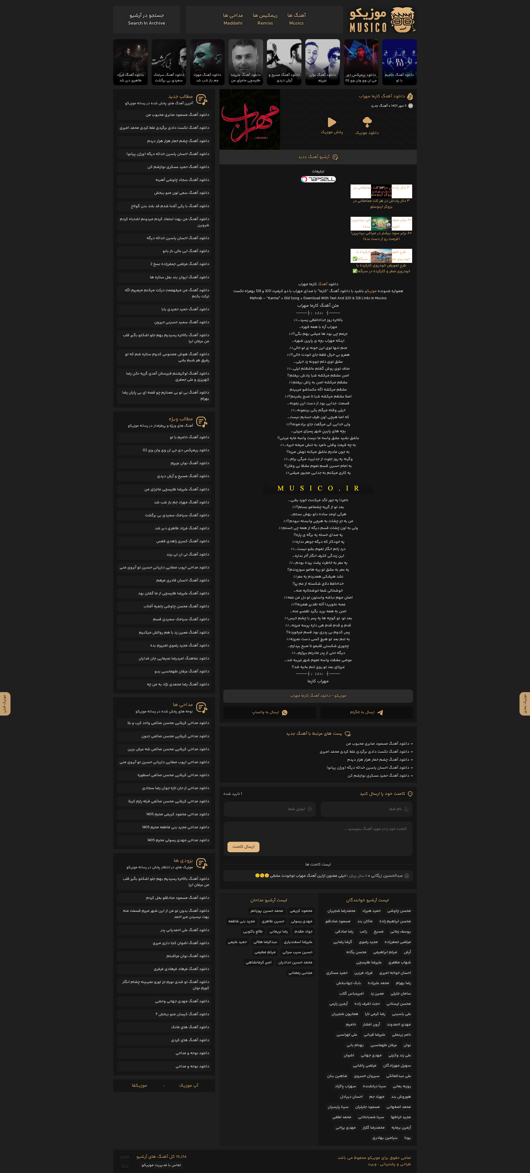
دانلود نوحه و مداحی (192, 1053)
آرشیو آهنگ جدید (314, 157)
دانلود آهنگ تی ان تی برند (187, 555)
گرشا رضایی (342, 942)
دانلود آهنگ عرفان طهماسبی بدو (182, 672)
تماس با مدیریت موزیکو (161, 1165)
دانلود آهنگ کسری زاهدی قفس (182, 541)
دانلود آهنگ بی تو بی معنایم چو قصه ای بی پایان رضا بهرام (165, 396)
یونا (407, 1138)
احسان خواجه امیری (395, 973)
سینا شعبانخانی (371, 1117)
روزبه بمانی (402, 1086)
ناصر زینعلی (401, 1035)
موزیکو (371, 291)
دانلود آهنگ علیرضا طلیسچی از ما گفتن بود (173, 593)
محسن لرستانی (398, 1004)
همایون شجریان (345, 1014)
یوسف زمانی (400, 932)
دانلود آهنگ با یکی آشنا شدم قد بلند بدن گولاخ (170, 206)
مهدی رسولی (301, 921)
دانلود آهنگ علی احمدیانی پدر (184, 930)
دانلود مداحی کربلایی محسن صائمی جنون (175, 736)
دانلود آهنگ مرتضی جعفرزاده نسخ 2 (179, 264)
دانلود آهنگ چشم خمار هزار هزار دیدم (378, 760)
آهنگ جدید (379, 106)
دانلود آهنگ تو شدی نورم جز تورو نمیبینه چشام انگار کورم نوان (165, 985)
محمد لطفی (341, 1117)
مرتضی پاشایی (365, 1066)
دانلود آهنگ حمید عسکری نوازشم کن (378, 776)
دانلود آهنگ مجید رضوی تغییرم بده (179, 646)
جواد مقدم (303, 932)
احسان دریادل (351, 1097)
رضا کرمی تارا (375, 1014)
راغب (363, 932)
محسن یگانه (356, 952)
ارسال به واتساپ (265, 712)
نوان (407, 1045)
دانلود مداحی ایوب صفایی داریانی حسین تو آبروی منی (164, 568)
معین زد (377, 994)
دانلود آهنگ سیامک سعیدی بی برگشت (177, 515)
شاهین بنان (337, 1076)
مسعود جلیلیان (367, 1107)
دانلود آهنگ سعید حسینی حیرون (181, 322)
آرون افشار (371, 1025)
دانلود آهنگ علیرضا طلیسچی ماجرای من (176, 490)
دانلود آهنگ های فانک (190, 1027)
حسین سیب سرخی (297, 952)
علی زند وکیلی (399, 1055)
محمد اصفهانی (398, 1107)
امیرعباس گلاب (351, 994)
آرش (407, 952)
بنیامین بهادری (385, 1138)
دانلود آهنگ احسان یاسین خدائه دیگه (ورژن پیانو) (368, 768)
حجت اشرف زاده (367, 1004)
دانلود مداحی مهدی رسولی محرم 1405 (178, 840)
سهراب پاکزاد (345, 1086)
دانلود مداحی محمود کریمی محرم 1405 (177, 814)
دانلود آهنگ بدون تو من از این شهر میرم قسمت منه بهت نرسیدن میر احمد (166, 914)
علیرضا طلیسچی (369, 963)
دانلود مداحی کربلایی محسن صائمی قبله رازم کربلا (168, 801)
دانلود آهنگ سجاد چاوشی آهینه (182, 180)
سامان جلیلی (401, 994)
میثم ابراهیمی (385, 952)
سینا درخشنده (374, 1086)
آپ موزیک (188, 1085)
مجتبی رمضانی (300, 973)
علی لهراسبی (346, 1035)
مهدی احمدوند (399, 1025)
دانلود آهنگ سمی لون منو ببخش (181, 193)
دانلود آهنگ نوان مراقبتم (187, 956)
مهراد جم (377, 1097)
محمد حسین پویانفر (266, 911)
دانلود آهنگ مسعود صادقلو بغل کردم (177, 898)
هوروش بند (401, 1097)
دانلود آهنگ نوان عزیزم (190, 463)
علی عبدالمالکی (398, 1076)
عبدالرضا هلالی (265, 942)
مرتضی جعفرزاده (398, 942)
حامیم (351, 1025)
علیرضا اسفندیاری (298, 942)
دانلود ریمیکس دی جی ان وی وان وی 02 (176, 450)
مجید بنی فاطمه (241, 921)
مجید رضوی (368, 942)
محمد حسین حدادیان (295, 963)
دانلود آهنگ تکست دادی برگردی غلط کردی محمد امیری (364, 752)
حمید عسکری (337, 973)
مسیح (379, 932)
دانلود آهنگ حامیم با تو (189, 437)
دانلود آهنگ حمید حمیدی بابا (185, 309)
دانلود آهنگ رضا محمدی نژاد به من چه (178, 685)
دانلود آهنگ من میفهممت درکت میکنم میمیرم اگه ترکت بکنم (167, 293)
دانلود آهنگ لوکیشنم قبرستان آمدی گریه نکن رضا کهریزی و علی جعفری (167, 377)
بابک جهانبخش (348, 983)
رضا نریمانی (278, 932)
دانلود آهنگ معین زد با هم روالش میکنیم (174, 633)
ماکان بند (365, 921)
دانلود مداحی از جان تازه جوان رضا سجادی (175, 788)
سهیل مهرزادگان (397, 1066)
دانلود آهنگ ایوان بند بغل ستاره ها (179, 277)
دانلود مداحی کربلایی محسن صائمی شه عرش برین (168, 749)
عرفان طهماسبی (383, 1045)
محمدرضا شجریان (341, 911)
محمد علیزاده (378, 983)
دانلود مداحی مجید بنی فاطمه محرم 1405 (175, 827)
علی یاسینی (401, 1014)
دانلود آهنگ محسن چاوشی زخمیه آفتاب (176, 606)
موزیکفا (139, 1085)
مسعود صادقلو (338, 921)
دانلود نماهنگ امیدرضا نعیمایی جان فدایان (174, 659)
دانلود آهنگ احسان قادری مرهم (182, 581)
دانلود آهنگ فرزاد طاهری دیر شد (182, 528)
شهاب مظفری (399, 963)
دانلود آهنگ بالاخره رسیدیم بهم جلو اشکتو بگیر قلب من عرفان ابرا (166, 338)
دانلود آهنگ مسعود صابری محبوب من (377, 744)
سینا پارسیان (338, 1107)
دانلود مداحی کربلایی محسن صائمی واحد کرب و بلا (168, 723)
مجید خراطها (401, 1117)
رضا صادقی (344, 932)
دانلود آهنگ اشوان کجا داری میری (181, 943)
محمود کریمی (301, 911)
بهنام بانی (355, 1045)
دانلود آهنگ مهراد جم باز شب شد (181, 502)
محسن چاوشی (399, 911)
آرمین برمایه (401, 1128)
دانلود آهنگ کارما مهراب (382, 96)
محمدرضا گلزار (373, 1128)
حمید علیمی (237, 942)
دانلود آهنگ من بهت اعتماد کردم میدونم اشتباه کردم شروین (164, 222)
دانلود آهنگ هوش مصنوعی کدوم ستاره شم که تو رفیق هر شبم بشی (167, 357)
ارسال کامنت (243, 847)
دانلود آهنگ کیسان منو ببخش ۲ (182, 1014)
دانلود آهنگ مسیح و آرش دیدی (183, 476)
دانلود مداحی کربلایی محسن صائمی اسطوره (173, 775)
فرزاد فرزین (363, 973)
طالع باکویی (253, 932)
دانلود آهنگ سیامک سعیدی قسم (181, 619)
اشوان (349, 1055)
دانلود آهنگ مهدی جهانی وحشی (182, 1001)
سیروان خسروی (367, 1076)
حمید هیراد (371, 911)
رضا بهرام (403, 983)
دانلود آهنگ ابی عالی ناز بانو (186, 251)
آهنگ (322, 284)
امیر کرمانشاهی (259, 963)
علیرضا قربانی (374, 1035)
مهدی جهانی (371, 1055)
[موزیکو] (383, 19)
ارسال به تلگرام (362, 712)
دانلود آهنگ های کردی (190, 1040)
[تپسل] (318, 179)
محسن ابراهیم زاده (395, 921)
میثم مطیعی (265, 952)
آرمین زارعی (338, 1004)
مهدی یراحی (346, 1128)
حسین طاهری (273, 921)
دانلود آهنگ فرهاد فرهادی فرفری (181, 969)
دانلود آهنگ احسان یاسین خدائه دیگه (178, 238)
